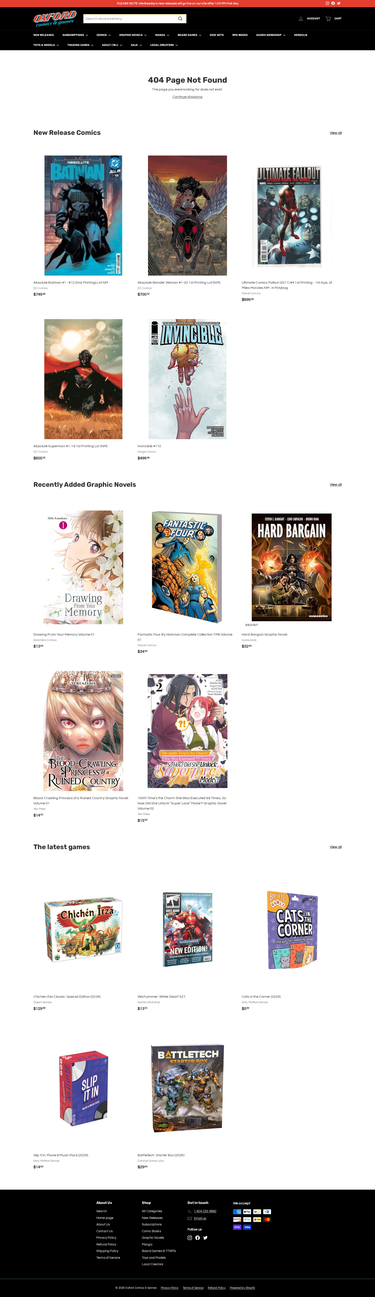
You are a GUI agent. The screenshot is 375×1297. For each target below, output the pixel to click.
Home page (104, 1218)
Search (101, 1211)
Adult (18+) (110, 45)
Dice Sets (217, 35)
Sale (134, 45)
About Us (103, 1224)
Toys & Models (44, 45)
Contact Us (104, 1231)
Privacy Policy (106, 1237)
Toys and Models (154, 1257)
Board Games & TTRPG (159, 1251)
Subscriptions (73, 35)
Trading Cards (78, 45)
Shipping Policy (107, 1251)
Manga (160, 35)
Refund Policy (106, 1244)
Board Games (188, 35)
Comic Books (151, 1231)
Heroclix (300, 35)
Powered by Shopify (242, 1287)
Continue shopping (187, 97)
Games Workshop (269, 35)
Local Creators (162, 45)
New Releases (43, 35)
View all (336, 133)
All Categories (152, 1211)
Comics (102, 35)
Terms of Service (108, 1257)
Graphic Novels (131, 35)
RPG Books (240, 35)
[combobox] (134, 18)
